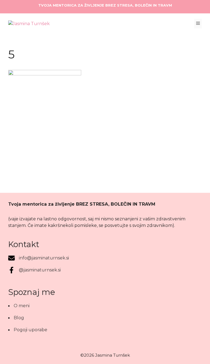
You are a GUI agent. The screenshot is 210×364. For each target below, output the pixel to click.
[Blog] (16, 318)
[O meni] (19, 306)
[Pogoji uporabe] (27, 330)
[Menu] (198, 23)
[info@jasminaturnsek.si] (38, 258)
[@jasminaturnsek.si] (34, 270)
